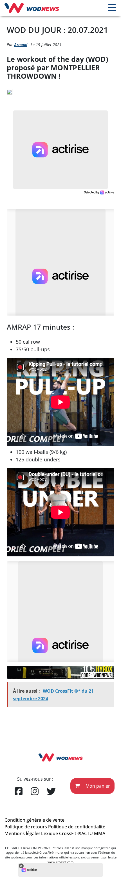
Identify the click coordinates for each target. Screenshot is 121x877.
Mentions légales (23, 833)
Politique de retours (26, 827)
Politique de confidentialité (76, 827)
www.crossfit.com (60, 862)
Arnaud (20, 44)
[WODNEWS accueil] (31, 7)
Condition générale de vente (34, 820)
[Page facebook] (19, 791)
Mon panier (97, 786)
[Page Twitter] (51, 791)
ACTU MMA (93, 833)
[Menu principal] (112, 8)
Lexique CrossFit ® (61, 833)
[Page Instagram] (35, 791)
